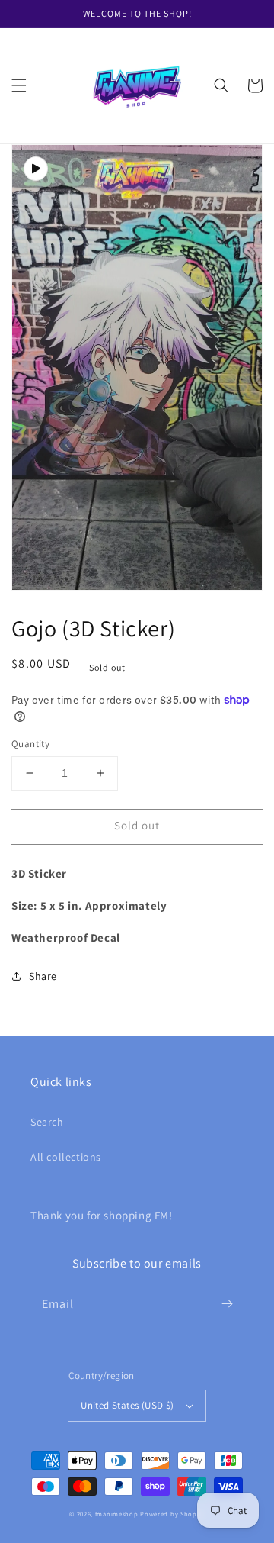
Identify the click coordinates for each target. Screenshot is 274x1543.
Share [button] (43, 976)
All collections (65, 1157)
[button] (19, 85)
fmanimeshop (117, 1513)
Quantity (30, 743)
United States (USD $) (127, 1405)
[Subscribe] (227, 1304)
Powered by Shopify (172, 1513)
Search (47, 1122)
